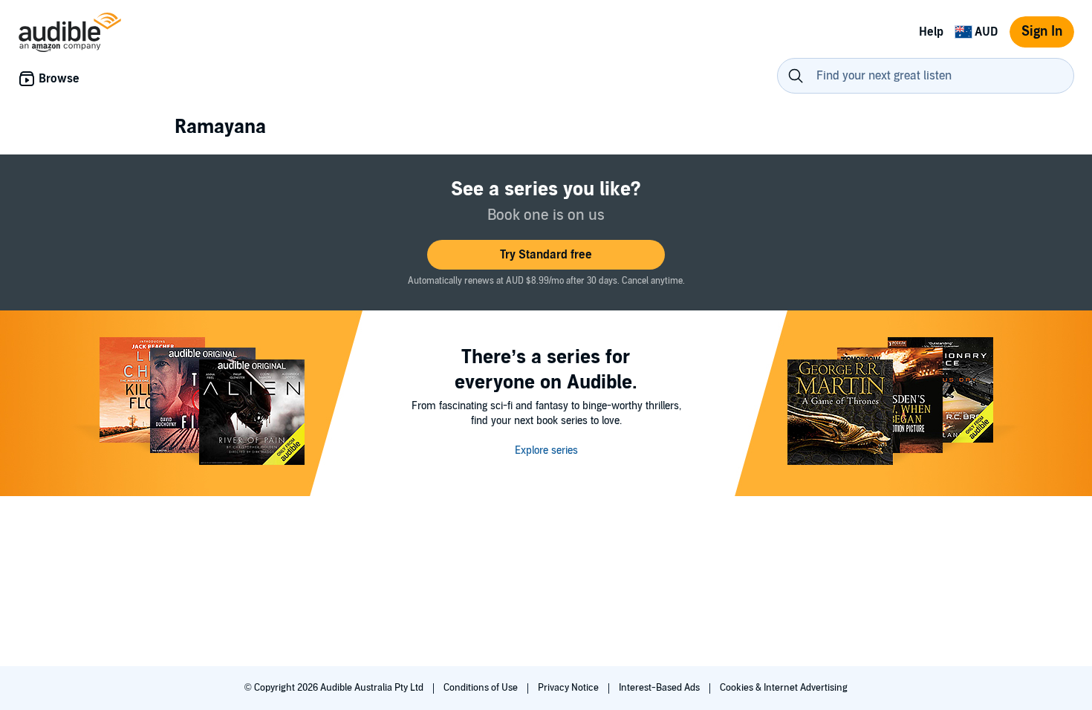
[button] (546, 255)
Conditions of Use (481, 688)
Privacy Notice (569, 688)
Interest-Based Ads (660, 688)
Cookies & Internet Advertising (784, 688)
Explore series (546, 450)
